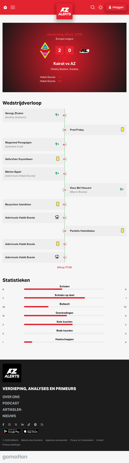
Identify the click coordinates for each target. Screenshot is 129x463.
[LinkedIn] (22, 424)
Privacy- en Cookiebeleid (81, 440)
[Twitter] (16, 424)
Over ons (11, 397)
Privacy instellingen (11, 444)
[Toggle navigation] (12, 7)
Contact (99, 440)
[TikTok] (29, 424)
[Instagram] (9, 424)
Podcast (11, 403)
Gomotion (38, 440)
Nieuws (9, 416)
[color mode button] (101, 7)
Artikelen (12, 409)
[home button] (5, 7)
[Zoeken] (93, 7)
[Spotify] (35, 424)
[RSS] (42, 424)
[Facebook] (3, 424)
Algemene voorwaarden (57, 440)
